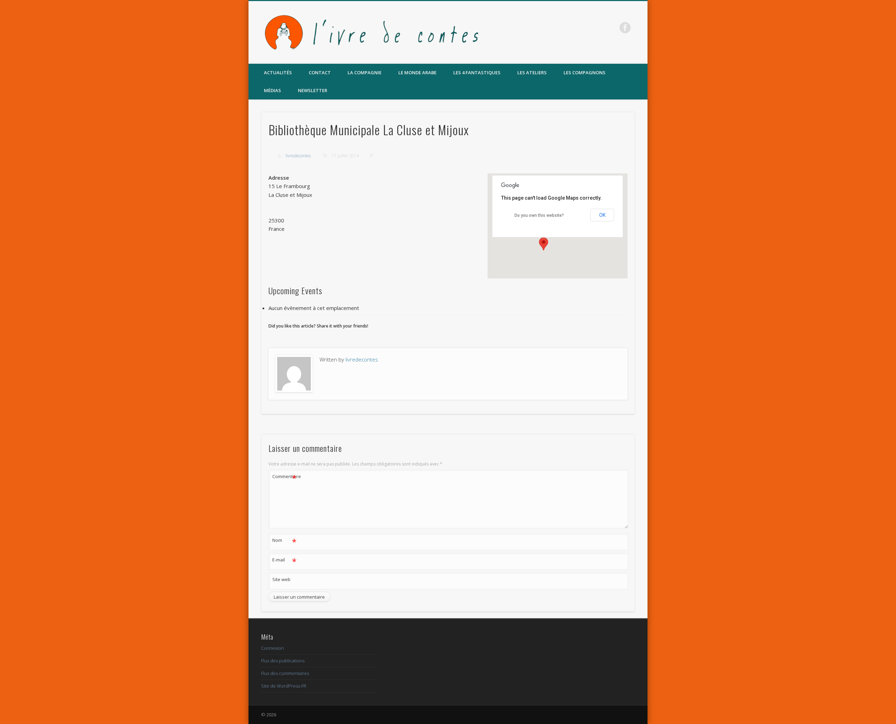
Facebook (625, 27)
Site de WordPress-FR (283, 686)
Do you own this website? (539, 215)
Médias (272, 90)
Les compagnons (585, 72)
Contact (320, 72)
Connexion (272, 648)
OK (602, 215)
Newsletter (312, 90)
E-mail (284, 561)
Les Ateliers (532, 72)
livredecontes (298, 156)
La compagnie (365, 72)
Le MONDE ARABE (417, 72)
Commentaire (284, 477)
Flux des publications (282, 660)
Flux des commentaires (285, 673)
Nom (284, 541)
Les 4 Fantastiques (476, 72)
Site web (281, 579)
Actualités (278, 72)
